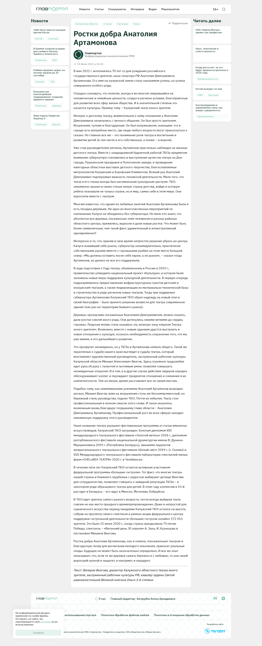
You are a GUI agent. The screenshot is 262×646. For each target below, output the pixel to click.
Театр (136, 23)
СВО (54, 60)
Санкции (53, 38)
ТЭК (52, 81)
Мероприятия (170, 9)
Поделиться (180, 23)
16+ (215, 9)
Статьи (99, 9)
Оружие (56, 105)
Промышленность (207, 78)
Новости (84, 9)
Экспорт (40, 81)
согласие (45, 621)
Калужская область (86, 23)
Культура (122, 23)
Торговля (213, 95)
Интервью (137, 9)
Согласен (38, 632)
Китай (38, 38)
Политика (41, 60)
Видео (153, 9)
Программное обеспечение (205, 117)
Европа (56, 124)
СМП (200, 95)
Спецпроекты (117, 9)
